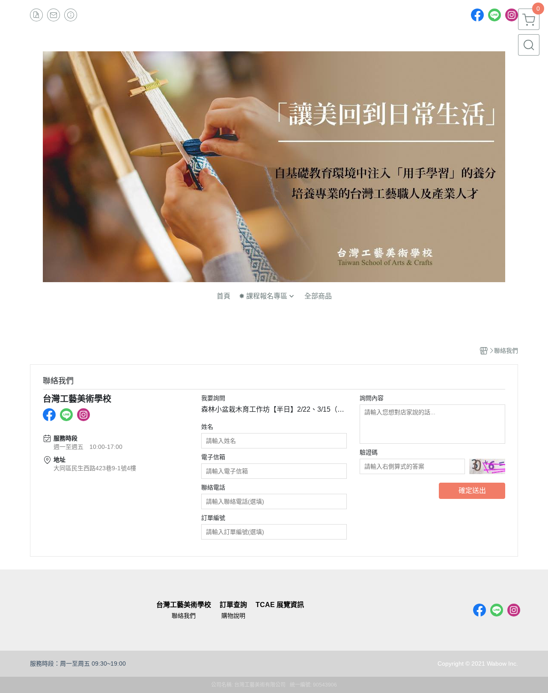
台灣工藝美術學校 (183, 605)
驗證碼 (369, 452)
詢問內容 (372, 398)
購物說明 (233, 616)
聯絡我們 (184, 616)
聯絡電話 (213, 487)
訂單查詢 (233, 605)
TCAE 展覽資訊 (280, 605)
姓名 (207, 426)
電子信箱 (213, 457)
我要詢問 (213, 398)
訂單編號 (213, 517)
